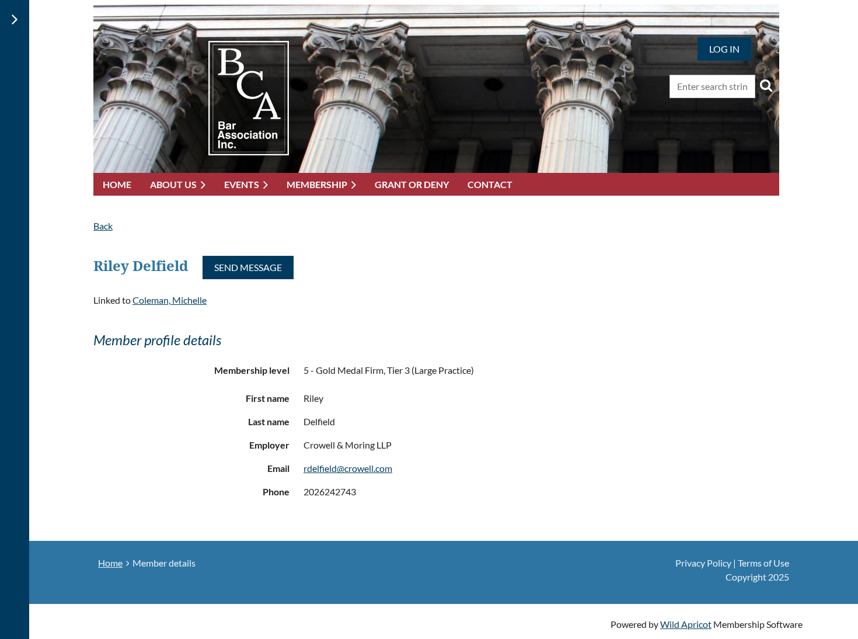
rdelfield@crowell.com (348, 468)
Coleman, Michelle (169, 299)
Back (103, 225)
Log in (724, 48)
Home (110, 562)
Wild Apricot (685, 624)
